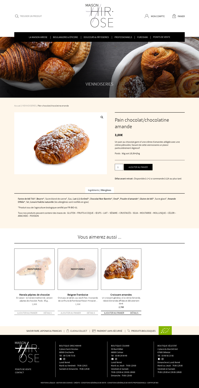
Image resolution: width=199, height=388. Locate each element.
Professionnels (123, 37)
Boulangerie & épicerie (65, 37)
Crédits (77, 383)
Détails (48, 312)
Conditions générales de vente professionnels (126, 383)
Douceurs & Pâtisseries (96, 37)
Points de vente (161, 37)
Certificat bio (152, 383)
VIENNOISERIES (29, 105)
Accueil (17, 105)
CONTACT (19, 372)
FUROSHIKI (142, 37)
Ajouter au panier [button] (114, 312)
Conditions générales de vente (93, 383)
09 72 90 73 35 (69, 355)
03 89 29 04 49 (121, 355)
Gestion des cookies (64, 383)
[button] (102, 117)
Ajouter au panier (138, 167)
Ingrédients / (99, 190)
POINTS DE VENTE (23, 369)
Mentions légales (48, 383)
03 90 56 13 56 (168, 355)
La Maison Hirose (38, 37)
